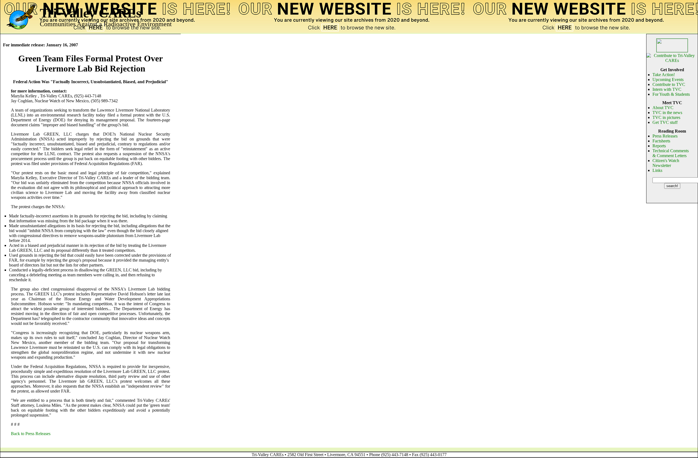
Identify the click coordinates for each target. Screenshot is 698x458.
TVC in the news (667, 112)
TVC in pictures (666, 117)
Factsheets (661, 141)
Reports (659, 145)
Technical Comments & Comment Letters (670, 153)
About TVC (662, 107)
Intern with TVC (666, 89)
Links (657, 170)
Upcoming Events (668, 79)
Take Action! (663, 74)
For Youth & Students (671, 94)
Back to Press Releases (30, 433)
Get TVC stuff (665, 122)
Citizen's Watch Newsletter (665, 163)
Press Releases (665, 136)
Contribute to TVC (668, 84)
